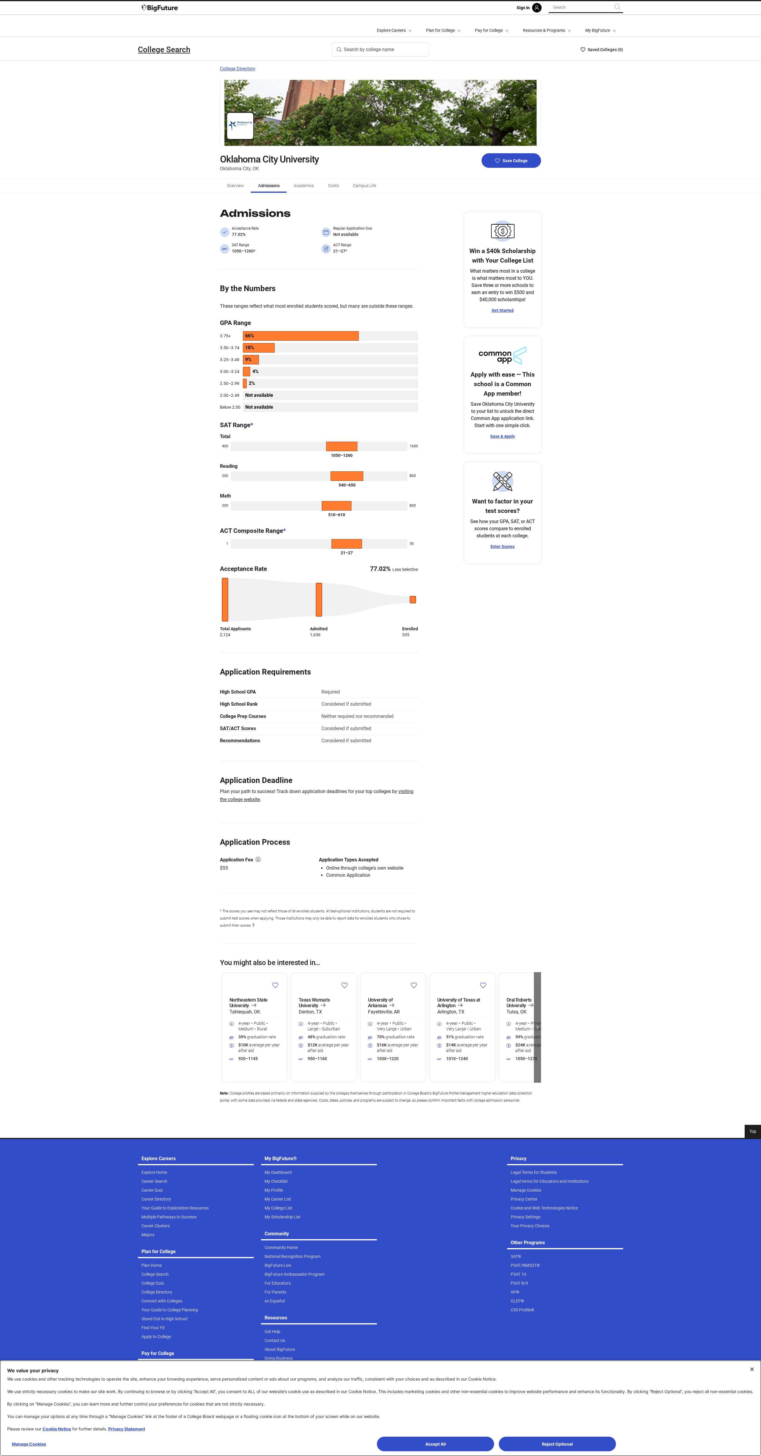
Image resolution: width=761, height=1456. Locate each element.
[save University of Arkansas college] (414, 985)
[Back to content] (253, 925)
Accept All (435, 1443)
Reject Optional (557, 1443)
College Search (164, 49)
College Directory (237, 69)
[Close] (752, 1369)
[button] (223, 1027)
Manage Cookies (29, 1443)
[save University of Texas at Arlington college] (483, 985)
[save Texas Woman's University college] (344, 985)
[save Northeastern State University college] (275, 985)
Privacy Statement (126, 1428)
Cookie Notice (57, 1428)
